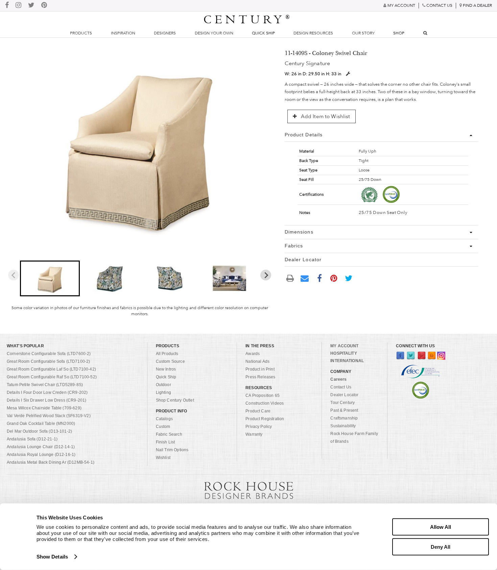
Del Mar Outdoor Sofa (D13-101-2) (39, 431)
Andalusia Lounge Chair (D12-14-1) (41, 446)
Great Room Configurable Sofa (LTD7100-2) (48, 361)
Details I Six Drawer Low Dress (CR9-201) (46, 400)
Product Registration (264, 418)
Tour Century (342, 402)
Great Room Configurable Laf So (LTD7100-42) (51, 369)
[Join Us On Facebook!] (7, 5)
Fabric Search (169, 434)
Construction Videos (264, 403)
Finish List (165, 442)
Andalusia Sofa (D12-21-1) (32, 439)
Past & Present (344, 410)
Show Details (52, 557)
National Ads (257, 361)
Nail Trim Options (172, 449)
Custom (163, 426)
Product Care (257, 411)
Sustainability (343, 426)
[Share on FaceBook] (319, 277)
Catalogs (164, 418)
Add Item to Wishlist (325, 116)
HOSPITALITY (343, 353)
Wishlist (163, 457)
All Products (167, 353)
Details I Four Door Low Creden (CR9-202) (47, 392)
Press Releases (260, 377)
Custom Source (170, 361)
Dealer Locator (344, 394)
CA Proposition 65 (262, 395)
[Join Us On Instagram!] (18, 5)
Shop (398, 33)
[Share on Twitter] (348, 277)
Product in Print (260, 369)
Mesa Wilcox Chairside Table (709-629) (44, 408)
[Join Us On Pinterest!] (44, 5)
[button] (50, 278)
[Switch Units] (348, 74)
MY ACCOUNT (344, 346)
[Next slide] (265, 275)
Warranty (253, 434)
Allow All (440, 527)
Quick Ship (263, 33)
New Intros (166, 369)
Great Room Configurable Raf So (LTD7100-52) (52, 377)
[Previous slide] (13, 275)
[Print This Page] (290, 278)
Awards (252, 353)
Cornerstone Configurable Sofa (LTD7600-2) (49, 353)
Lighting (163, 392)
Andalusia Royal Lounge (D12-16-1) (41, 454)
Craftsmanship (344, 418)
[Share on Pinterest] (334, 277)
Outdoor (163, 384)
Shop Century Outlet (175, 400)
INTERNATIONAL (347, 360)
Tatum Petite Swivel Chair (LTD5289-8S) (45, 384)
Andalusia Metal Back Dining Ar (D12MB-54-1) (50, 462)
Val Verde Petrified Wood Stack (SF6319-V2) (49, 415)
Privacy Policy (258, 426)
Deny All (440, 546)
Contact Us (340, 387)
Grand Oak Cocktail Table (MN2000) (41, 423)
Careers (338, 379)
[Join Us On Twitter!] (31, 5)
